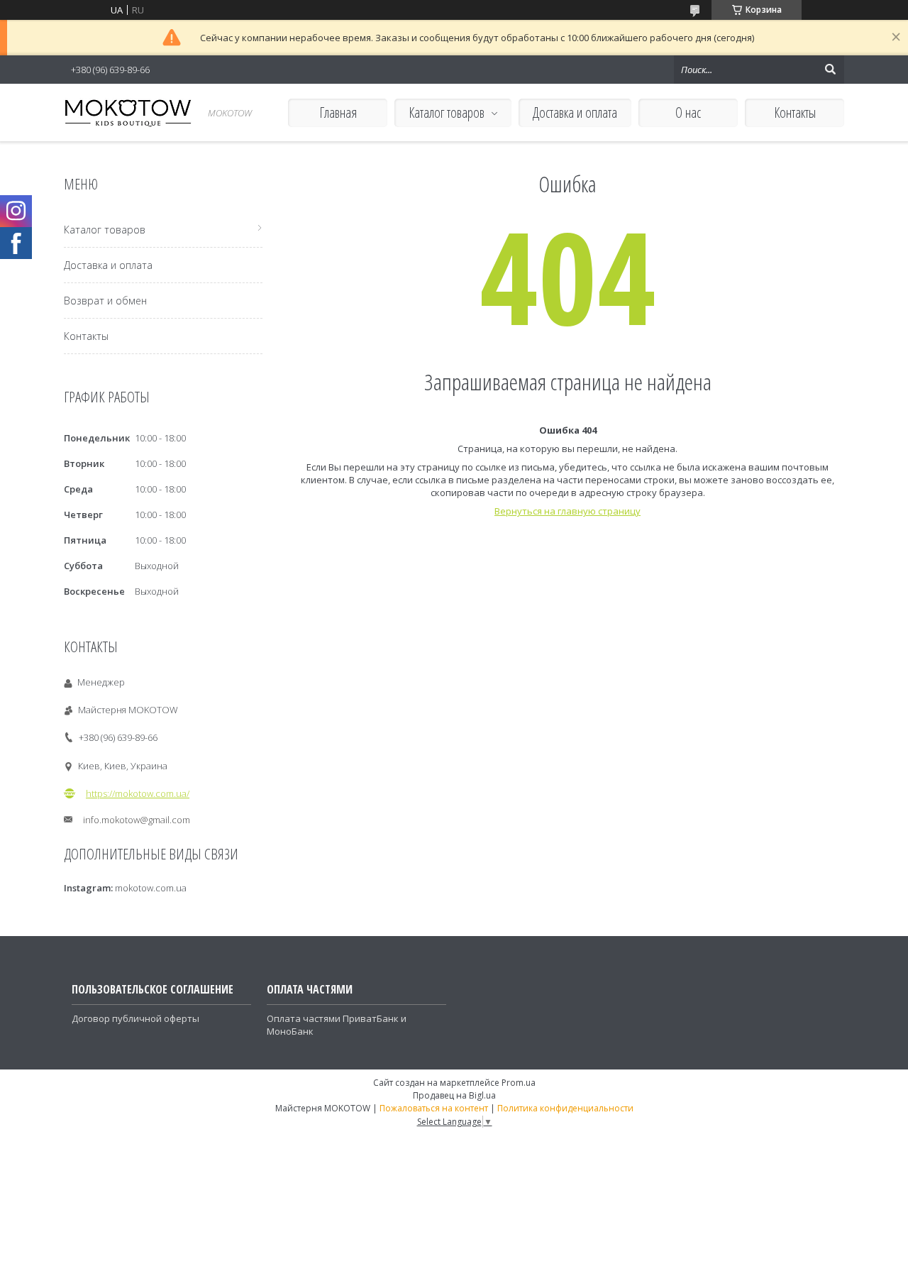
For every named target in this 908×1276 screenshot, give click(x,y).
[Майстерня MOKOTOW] (128, 112)
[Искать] (830, 69)
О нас (688, 112)
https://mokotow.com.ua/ (137, 793)
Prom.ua (519, 1083)
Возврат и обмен (105, 300)
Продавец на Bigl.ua (454, 1095)
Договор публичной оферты (135, 1018)
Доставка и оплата (575, 112)
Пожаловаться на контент (434, 1108)
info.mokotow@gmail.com (136, 819)
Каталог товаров (447, 112)
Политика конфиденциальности (565, 1108)
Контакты (795, 112)
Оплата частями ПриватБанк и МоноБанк (336, 1025)
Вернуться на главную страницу (567, 511)
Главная (338, 112)
